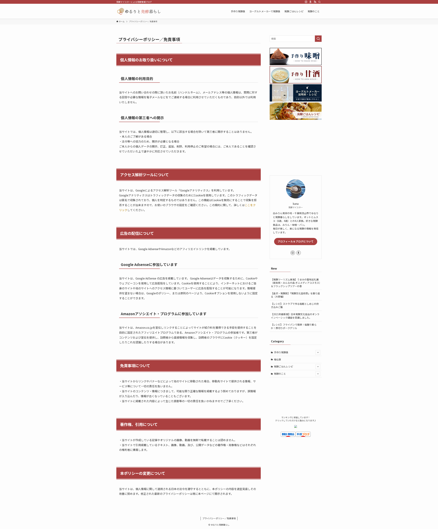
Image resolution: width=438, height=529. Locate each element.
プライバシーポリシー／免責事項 (219, 518)
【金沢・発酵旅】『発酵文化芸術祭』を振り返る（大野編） (295, 295)
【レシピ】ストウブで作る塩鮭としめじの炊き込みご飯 (295, 305)
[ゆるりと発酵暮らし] (139, 11)
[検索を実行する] (318, 38)
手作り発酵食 (281, 352)
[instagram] (306, 2)
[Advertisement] (296, 148)
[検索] (319, 2)
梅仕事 (277, 359)
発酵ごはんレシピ (283, 366)
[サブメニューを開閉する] (317, 352)
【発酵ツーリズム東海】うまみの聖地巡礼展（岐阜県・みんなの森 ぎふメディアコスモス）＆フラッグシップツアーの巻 (295, 283)
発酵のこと (280, 373)
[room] (310, 2)
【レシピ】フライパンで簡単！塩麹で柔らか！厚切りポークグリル (294, 326)
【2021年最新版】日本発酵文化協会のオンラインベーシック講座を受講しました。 (295, 315)
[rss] (315, 2)
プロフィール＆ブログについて (296, 241)
